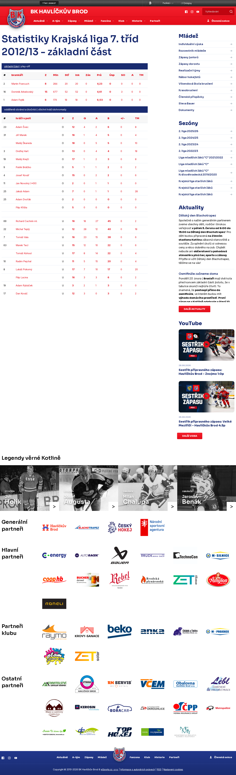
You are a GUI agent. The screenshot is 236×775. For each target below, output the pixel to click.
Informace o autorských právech (137, 769)
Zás (88, 75)
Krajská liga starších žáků (196, 181)
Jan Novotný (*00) (26, 183)
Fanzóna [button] (106, 20)
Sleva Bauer (187, 103)
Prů (99, 75)
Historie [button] (137, 20)
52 (66, 91)
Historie (159, 757)
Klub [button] (121, 20)
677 (55, 91)
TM (141, 75)
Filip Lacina (22, 277)
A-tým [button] (56, 20)
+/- (123, 118)
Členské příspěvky (191, 97)
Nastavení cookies (173, 769)
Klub (147, 757)
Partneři (155, 20)
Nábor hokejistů (189, 77)
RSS (159, 769)
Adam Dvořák (23, 199)
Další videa (189, 435)
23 (85, 237)
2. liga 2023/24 (188, 144)
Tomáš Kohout (24, 253)
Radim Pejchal (23, 261)
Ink (77, 75)
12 (97, 229)
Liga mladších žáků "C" (194, 164)
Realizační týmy (189, 70)
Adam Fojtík (17, 99)
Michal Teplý (23, 229)
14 (97, 253)
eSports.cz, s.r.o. (109, 769)
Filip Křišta (21, 207)
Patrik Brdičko (23, 167)
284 (55, 83)
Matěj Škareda (24, 143)
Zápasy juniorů (188, 57)
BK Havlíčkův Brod (59, 11)
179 (55, 99)
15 (97, 237)
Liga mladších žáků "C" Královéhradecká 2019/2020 (198, 172)
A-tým (76, 757)
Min (55, 75)
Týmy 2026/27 (49, 3)
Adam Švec (22, 127)
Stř (67, 75)
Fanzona (135, 757)
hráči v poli (23, 118)
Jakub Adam (22, 191)
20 (66, 83)
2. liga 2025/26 (188, 131)
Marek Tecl (22, 245)
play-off (25, 66)
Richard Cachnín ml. (26, 221)
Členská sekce (220, 20)
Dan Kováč (22, 293)
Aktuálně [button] (39, 20)
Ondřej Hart (22, 151)
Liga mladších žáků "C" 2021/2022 (201, 157)
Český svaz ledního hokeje (150, 3)
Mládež (102, 757)
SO (123, 75)
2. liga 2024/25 (188, 137)
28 (136, 191)
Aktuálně (62, 757)
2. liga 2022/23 (188, 151)
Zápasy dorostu (189, 64)
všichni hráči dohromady (52, 109)
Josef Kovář (22, 175)
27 (97, 221)
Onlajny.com (186, 3)
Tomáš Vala (22, 237)
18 (66, 99)
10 (136, 143)
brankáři (17, 75)
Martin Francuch (20, 83)
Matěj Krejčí (22, 159)
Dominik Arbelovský (22, 91)
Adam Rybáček (24, 285)
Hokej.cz (168, 3)
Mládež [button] (89, 20)
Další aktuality (194, 309)
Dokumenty (186, 110)
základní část (11, 66)
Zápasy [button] (72, 20)
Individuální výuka (191, 44)
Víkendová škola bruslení (196, 83)
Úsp (111, 75)
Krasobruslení (188, 90)
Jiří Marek (21, 135)
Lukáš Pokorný (24, 269)
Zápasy (88, 757)
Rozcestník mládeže (192, 50)
